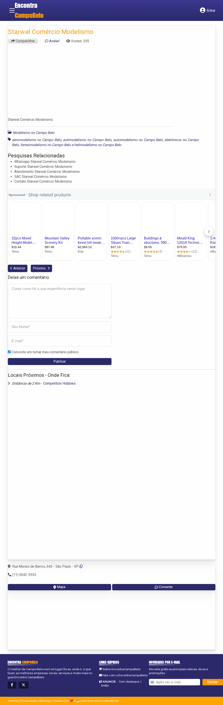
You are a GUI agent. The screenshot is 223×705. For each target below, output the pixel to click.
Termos (13, 700)
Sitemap (45, 700)
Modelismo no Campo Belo (33, 133)
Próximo (40, 268)
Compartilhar (25, 41)
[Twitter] (24, 685)
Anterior (19, 268)
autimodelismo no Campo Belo (87, 140)
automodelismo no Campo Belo (138, 140)
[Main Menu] (12, 10)
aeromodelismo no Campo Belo (36, 140)
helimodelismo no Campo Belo (97, 145)
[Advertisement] (111, 82)
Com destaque (129, 681)
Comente (166, 587)
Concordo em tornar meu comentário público (45, 352)
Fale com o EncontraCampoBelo (125, 675)
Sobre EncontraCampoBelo (121, 669)
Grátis (105, 685)
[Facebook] (12, 685)
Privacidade (28, 700)
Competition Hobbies (59, 383)
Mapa (61, 587)
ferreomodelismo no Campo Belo (45, 145)
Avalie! (54, 41)
